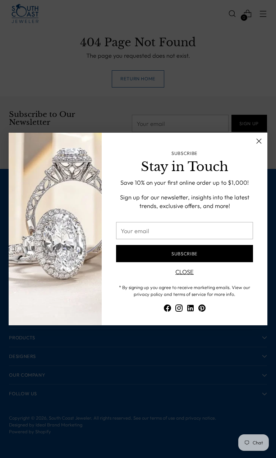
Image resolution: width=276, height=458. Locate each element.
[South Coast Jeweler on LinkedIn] (190, 309)
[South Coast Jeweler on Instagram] (179, 309)
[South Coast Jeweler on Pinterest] (202, 309)
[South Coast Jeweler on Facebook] (167, 309)
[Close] (258, 141)
